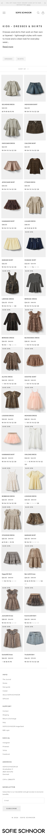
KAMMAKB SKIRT (8, 221)
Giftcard (6, 698)
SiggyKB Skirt (7, 574)
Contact (5, 711)
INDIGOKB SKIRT (31, 104)
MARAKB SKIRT (7, 260)
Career (5, 691)
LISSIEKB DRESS (8, 415)
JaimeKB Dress (7, 616)
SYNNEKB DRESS (8, 535)
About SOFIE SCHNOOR (11, 695)
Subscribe (11, 808)
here (28, 4)
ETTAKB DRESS (30, 182)
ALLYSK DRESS (7, 377)
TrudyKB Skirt (29, 654)
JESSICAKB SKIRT (8, 182)
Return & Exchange (9, 719)
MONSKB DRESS (31, 415)
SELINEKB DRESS (8, 104)
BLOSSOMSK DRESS (32, 338)
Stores (5, 683)
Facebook (6, 754)
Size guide (6, 687)
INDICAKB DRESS (8, 143)
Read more (8, 46)
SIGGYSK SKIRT (30, 377)
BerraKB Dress (30, 574)
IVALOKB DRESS (30, 454)
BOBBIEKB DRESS (8, 496)
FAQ (4, 722)
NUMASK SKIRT (30, 260)
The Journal (7, 679)
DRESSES (8, 59)
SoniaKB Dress (7, 654)
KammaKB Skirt (30, 616)
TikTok (5, 750)
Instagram (6, 743)
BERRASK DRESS (31, 299)
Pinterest (6, 746)
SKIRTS (21, 59)
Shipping (6, 715)
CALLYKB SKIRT (30, 143)
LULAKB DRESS (30, 221)
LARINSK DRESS (8, 299)
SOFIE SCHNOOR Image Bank (13, 726)
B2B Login (6, 730)
